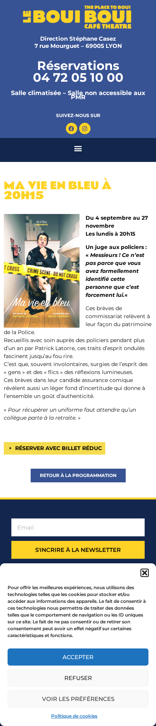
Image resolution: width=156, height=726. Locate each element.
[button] (144, 573)
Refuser (78, 678)
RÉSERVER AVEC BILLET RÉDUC (58, 448)
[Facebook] (71, 128)
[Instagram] (84, 128)
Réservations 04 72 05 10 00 (78, 71)
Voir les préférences (78, 698)
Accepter (78, 657)
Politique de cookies (74, 716)
